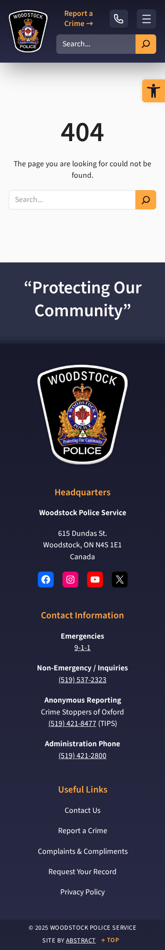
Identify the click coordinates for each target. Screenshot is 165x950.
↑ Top (110, 940)
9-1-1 (82, 647)
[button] (153, 90)
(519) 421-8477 (72, 723)
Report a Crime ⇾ (78, 19)
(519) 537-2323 (82, 679)
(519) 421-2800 (82, 755)
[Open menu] (146, 19)
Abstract (81, 940)
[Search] (146, 44)
